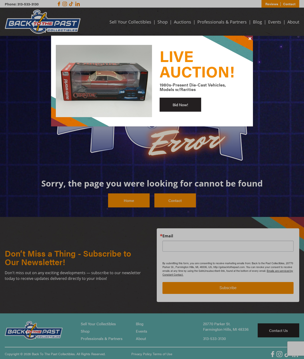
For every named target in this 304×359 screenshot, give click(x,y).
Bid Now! (180, 104)
